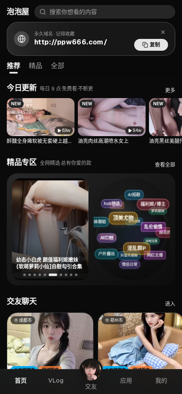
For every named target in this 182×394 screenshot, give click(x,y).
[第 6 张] (53, 275)
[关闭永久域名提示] (163, 32)
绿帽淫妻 (148, 242)
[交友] (91, 370)
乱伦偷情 (156, 224)
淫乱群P (141, 245)
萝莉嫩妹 (155, 211)
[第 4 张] (40, 275)
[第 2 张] (29, 275)
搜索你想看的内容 (73, 12)
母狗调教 (129, 224)
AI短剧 (132, 194)
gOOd (114, 207)
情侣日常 (131, 263)
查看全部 (165, 164)
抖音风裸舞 (126, 257)
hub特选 (113, 202)
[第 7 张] (61, 275)
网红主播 (156, 253)
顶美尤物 (127, 215)
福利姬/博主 (153, 202)
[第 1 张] (24, 275)
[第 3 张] (34, 275)
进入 (170, 304)
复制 (155, 44)
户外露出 (107, 254)
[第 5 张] (45, 275)
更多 (170, 90)
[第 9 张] (71, 275)
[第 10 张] (76, 275)
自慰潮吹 (104, 240)
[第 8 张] (66, 275)
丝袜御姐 (97, 222)
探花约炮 (166, 231)
